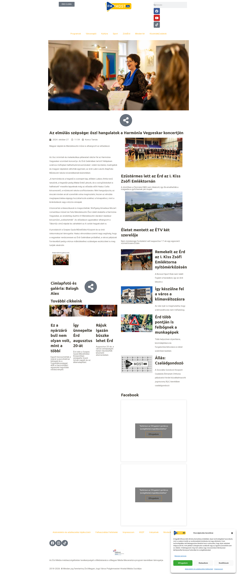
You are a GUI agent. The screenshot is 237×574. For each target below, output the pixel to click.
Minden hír (140, 33)
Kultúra (104, 33)
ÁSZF (141, 532)
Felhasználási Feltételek (107, 532)
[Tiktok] (157, 25)
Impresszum (218, 569)
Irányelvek (153, 532)
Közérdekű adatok (158, 33)
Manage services (180, 556)
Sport (115, 33)
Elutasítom (203, 563)
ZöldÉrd (126, 33)
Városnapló (91, 33)
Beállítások (224, 563)
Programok (75, 33)
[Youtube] (157, 18)
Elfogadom (183, 563)
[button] (232, 533)
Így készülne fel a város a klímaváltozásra (170, 294)
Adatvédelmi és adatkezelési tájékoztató (199, 569)
